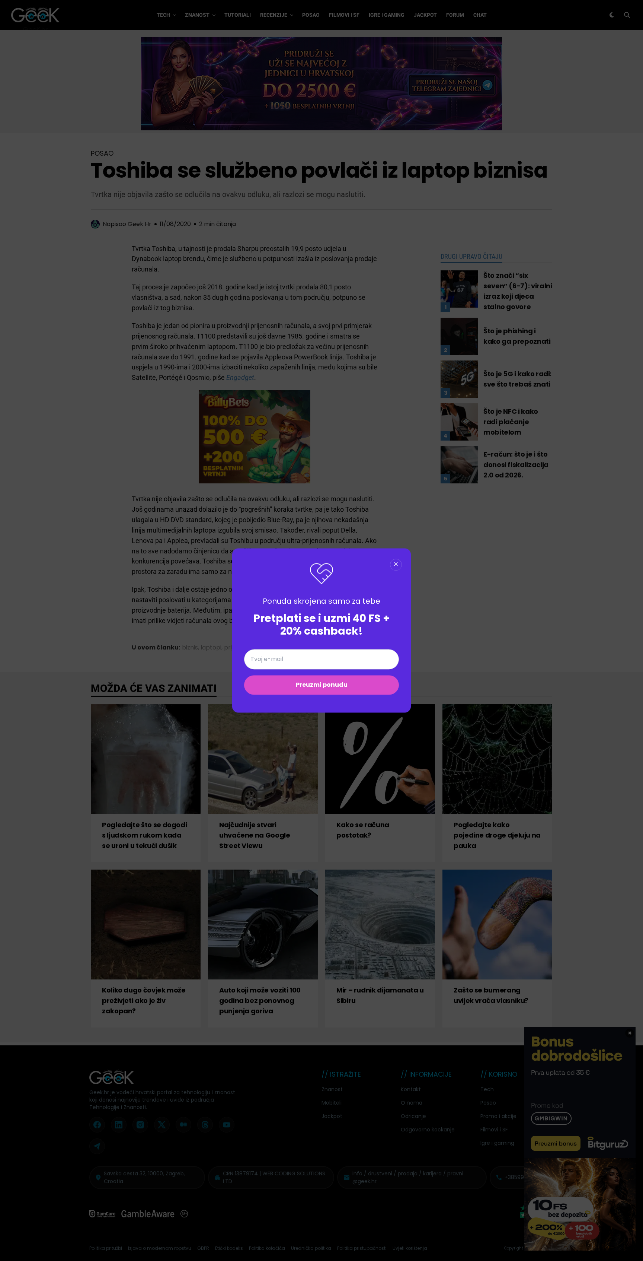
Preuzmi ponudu (322, 685)
